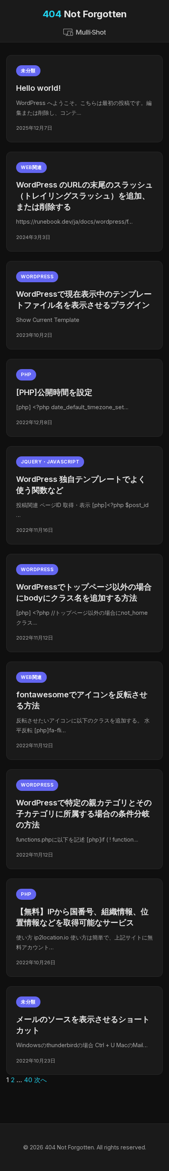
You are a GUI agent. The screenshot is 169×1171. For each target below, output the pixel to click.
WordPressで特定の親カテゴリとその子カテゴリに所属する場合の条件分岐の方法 (84, 813)
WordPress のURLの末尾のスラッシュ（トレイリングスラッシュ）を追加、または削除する (84, 195)
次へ (40, 1080)
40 (28, 1080)
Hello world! (38, 88)
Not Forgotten (84, 14)
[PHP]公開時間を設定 (54, 392)
